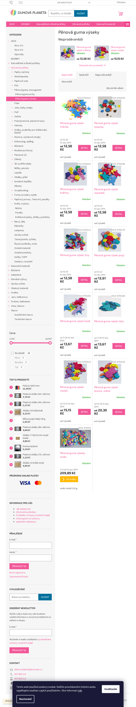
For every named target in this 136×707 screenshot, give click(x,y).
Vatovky (18, 125)
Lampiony (19, 230)
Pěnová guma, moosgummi (27, 90)
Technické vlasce (23, 319)
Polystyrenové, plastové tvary (29, 121)
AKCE (13, 41)
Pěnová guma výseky (25, 98)
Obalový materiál (19, 288)
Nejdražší (84, 75)
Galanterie (16, 275)
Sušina (17, 116)
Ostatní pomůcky (22, 252)
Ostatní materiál (22, 248)
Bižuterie (18, 146)
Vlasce (14, 310)
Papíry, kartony (21, 72)
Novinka (21, 362)
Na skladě (22, 353)
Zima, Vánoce (17, 306)
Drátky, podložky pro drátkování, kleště (30, 131)
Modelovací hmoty (23, 150)
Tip (18, 367)
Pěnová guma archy (25, 94)
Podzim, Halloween (20, 301)
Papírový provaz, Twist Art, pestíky (31, 199)
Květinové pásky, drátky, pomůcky (32, 217)
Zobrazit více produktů (91, 65)
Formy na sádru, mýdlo (25, 195)
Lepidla (18, 172)
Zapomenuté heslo (18, 576)
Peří (16, 112)
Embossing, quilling (24, 141)
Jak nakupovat (64, 2)
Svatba (14, 292)
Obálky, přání (21, 177)
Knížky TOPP (20, 257)
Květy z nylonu (21, 203)
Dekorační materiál (20, 266)
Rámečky (19, 226)
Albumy (18, 186)
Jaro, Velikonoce (19, 297)
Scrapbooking (21, 190)
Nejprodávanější (103, 75)
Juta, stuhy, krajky (23, 107)
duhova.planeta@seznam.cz (28, 669)
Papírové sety (21, 81)
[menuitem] (12, 24)
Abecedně (67, 81)
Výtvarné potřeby (20, 67)
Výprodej (18, 54)
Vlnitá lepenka (21, 76)
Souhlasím (110, 689)
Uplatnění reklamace (26, 521)
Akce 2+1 (18, 45)
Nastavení (25, 699)
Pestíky (19, 212)
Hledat (81, 13)
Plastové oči (20, 155)
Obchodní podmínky (26, 512)
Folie (16, 103)
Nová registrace (17, 572)
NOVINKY (15, 59)
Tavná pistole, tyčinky (25, 239)
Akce (19, 357)
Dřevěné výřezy (19, 279)
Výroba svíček (21, 235)
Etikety (17, 159)
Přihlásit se (19, 566)
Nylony (18, 208)
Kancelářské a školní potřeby (25, 63)
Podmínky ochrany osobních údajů (33, 515)
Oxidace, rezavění (23, 261)
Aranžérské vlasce (23, 315)
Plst (16, 85)
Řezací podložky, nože (25, 244)
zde (80, 690)
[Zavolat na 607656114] (14, 2)
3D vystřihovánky (22, 163)
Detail (84, 147)
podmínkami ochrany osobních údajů (30, 641)
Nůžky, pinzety (21, 168)
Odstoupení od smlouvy (28, 518)
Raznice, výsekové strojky (27, 137)
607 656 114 (20, 674)
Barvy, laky (19, 221)
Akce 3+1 (18, 50)
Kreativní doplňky (23, 181)
